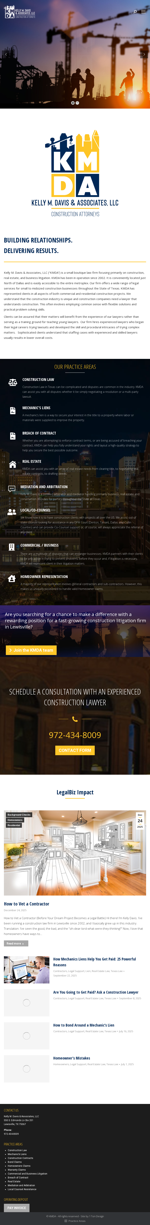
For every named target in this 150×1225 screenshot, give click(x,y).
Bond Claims (15, 1162)
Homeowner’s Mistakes (71, 1058)
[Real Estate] (82, 470)
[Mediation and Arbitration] (82, 495)
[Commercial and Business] (82, 558)
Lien (88, 971)
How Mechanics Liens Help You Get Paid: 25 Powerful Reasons (94, 961)
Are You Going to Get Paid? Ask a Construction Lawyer (95, 992)
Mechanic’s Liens (17, 1154)
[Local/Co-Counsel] (82, 523)
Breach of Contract (18, 1177)
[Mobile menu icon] (143, 11)
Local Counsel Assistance (22, 1189)
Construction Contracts (20, 1158)
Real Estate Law (101, 971)
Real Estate (14, 1181)
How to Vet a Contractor (26, 903)
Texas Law (116, 971)
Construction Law (17, 1150)
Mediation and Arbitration (21, 1185)
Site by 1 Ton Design (92, 1216)
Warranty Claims (17, 1169)
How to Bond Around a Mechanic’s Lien (83, 1025)
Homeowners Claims (19, 1166)
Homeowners (15, 820)
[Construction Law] (82, 391)
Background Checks (19, 814)
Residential (14, 825)
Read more (14, 943)
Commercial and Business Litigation (27, 1173)
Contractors (60, 971)
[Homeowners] (82, 585)
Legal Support (76, 971)
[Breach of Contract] (82, 416)
